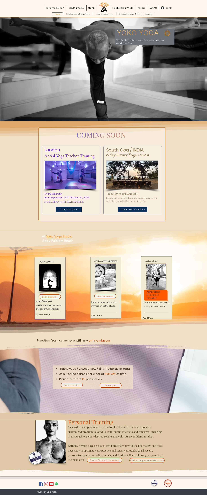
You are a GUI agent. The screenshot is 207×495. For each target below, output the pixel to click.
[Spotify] (56, 484)
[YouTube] (51, 484)
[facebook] (41, 484)
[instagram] (46, 484)
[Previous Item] (3, 70)
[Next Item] (203, 70)
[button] (91, 8)
